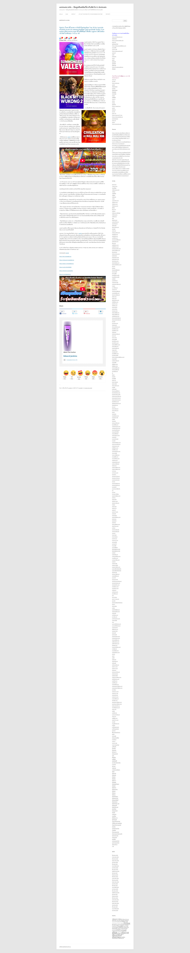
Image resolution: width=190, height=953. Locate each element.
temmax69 (114, 634)
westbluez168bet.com (117, 702)
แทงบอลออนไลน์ (115, 841)
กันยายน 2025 (115, 874)
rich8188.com (115, 554)
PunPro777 (114, 538)
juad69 (113, 387)
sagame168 (114, 563)
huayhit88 (114, 359)
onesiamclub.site (115, 480)
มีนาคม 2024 (115, 906)
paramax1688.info (116, 488)
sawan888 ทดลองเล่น (116, 568)
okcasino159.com (116, 476)
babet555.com (115, 241)
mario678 (114, 437)
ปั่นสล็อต (114, 748)
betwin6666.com (115, 263)
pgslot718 (114, 508)
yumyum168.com (116, 714)
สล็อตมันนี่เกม (115, 796)
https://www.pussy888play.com (119, 45)
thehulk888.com (115, 640)
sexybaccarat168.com (117, 581)
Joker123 (114, 380)
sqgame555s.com (116, 611)
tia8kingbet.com (115, 641)
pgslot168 (114, 506)
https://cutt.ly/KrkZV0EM (65, 267)
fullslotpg (114, 56)
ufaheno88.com (115, 665)
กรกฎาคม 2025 (115, 878)
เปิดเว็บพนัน (114, 819)
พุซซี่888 (114, 97)
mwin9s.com (115, 460)
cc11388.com (115, 287)
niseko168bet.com (116, 467)
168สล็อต (114, 193)
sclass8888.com (115, 576)
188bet (113, 195)
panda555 (114, 487)
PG (112, 490)
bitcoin (113, 266)
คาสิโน (113, 725)
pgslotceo (114, 519)
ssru (113, 622)
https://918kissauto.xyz (117, 37)
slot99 (113, 85)
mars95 (113, 440)
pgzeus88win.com (116, 524)
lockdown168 (115, 417)
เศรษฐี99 (114, 839)
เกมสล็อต (114, 816)
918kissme (114, 216)
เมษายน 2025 (115, 883)
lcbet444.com (115, 405)
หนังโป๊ (113, 812)
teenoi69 (114, 633)
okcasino (114, 474)
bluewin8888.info (116, 270)
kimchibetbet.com (116, 392)
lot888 (113, 419)
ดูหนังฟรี (114, 61)
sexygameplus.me (116, 583)
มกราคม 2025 (115, 889)
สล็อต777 (114, 780)
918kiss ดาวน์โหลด (116, 213)
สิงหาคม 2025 (115, 876)
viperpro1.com (115, 691)
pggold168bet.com (116, 496)
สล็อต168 (114, 65)
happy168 (114, 350)
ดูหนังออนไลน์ (115, 44)
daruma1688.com (116, 295)
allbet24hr (114, 225)
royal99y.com (115, 558)
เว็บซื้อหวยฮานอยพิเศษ (117, 823)
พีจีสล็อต (114, 757)
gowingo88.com (115, 348)
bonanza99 (114, 271)
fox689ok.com (115, 328)
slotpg (113, 102)
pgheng (113, 497)
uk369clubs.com (115, 679)
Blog (67, 14)
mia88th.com (115, 449)
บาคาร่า (113, 99)
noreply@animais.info (71, 360)
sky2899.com (115, 593)
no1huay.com (115, 472)
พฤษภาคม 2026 (115, 860)
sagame (113, 561)
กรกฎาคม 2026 (115, 857)
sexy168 (114, 577)
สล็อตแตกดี (114, 805)
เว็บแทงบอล (114, 837)
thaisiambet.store (116, 636)
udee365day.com (116, 652)
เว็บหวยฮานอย (115, 835)
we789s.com (114, 700)
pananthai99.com (116, 483)
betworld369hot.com (116, 264)
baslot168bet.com (116, 250)
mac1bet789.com (116, 430)
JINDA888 (114, 94)
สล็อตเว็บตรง (114, 86)
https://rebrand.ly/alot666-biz (66, 260)
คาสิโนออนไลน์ (115, 729)
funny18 (114, 335)
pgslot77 (114, 53)
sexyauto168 (115, 579)
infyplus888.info (115, 369)
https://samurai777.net (117, 115)
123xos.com (114, 186)
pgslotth (114, 522)
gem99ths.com (115, 341)
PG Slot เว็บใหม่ (115, 494)
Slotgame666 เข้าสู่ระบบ (117, 602)
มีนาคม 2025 (115, 885)
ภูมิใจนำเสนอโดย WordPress (65, 946)
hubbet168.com (115, 360)
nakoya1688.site (115, 464)
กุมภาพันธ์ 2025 (115, 887)
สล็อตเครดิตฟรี (115, 800)
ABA (113, 218)
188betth (114, 197)
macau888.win (115, 433)
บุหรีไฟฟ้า (114, 746)
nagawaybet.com (116, 462)
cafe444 (113, 279)
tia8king (119, 928)
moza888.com (115, 456)
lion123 (113, 407)
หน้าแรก (61, 14)
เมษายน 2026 (115, 862)
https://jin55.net (115, 83)
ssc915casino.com (116, 618)
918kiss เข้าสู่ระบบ (125, 919)
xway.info (114, 709)
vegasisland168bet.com (117, 686)
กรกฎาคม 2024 (115, 899)
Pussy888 (114, 545)
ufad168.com (115, 661)
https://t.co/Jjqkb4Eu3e (65, 274)
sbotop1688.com (115, 574)
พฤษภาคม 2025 (115, 882)
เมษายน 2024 (115, 905)
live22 (113, 58)
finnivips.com (115, 323)
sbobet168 (114, 572)
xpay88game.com (116, 707)
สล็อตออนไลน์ (115, 798)
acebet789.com (115, 222)
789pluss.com (115, 206)
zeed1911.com (115, 720)
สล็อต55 (113, 777)
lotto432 (114, 421)
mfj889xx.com (115, 448)
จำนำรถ (113, 730)
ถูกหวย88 (114, 736)
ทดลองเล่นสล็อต (115, 737)
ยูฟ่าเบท (113, 766)
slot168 (113, 81)
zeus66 (113, 721)
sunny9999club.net (116, 625)
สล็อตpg (114, 793)
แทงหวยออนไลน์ (115, 842)
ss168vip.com (115, 615)
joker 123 (114, 113)
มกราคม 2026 (115, 867)
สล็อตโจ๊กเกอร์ (115, 807)
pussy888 (114, 47)
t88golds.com (115, 629)
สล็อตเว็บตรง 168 (115, 803)
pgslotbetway (115, 118)
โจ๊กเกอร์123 (114, 844)
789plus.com (115, 202)
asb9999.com (115, 234)
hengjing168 (114, 351)
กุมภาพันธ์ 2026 (115, 866)
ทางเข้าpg (114, 739)
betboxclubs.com (116, 254)
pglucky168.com (115, 503)
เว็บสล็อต (114, 830)
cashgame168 (115, 282)
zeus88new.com (115, 723)
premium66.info (115, 529)
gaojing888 (114, 339)
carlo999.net (114, 280)
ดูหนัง (113, 60)
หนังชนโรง (114, 38)
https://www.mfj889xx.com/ (118, 357)
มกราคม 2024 (115, 910)
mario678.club (115, 439)
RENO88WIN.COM (116, 549)
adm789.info (115, 223)
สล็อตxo (114, 794)
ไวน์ (113, 846)
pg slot (113, 111)
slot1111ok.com (115, 599)
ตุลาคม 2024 (114, 894)
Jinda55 (113, 376)
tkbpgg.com (114, 645)
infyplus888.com (115, 367)
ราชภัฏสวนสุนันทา (116, 770)
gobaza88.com (115, 346)
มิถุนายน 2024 (115, 901)
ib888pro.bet (115, 364)
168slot (113, 191)
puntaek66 (114, 542)
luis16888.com (115, 424)
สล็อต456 (114, 775)
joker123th (114, 383)
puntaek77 (114, 544)
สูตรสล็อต (114, 809)
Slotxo (113, 604)
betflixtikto (114, 255)
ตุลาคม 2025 (114, 873)
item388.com (115, 371)
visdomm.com (115, 697)
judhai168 (114, 389)
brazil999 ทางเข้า (115, 275)
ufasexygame (115, 673)
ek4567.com (114, 305)
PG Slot (113, 492)
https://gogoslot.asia (116, 124)
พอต (113, 755)
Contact (73, 14)
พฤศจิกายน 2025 (115, 871)
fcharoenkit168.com (116, 318)
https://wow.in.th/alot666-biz (66, 263)
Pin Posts (108, 14)
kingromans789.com (116, 396)
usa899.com (114, 681)
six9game (114, 590)
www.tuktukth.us (116, 705)
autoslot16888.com (116, 239)
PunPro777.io (115, 540)
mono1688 (114, 453)
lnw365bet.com (115, 415)
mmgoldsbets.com (116, 451)
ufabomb (114, 659)
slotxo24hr (114, 606)
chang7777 (114, 289)
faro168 (118, 920)
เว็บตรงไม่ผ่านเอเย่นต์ (116, 825)
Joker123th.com (115, 385)
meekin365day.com (116, 442)
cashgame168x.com (116, 284)
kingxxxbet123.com (116, 398)
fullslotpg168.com (116, 334)
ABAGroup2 (114, 220)
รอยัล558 (114, 768)
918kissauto (114, 214)
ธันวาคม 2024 (115, 890)
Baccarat (114, 243)
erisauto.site (114, 311)
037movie (114, 184)
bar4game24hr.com (116, 248)
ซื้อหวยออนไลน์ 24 (116, 732)
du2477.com (114, 303)
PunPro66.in (114, 536)
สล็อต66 (113, 69)
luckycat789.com (115, 423)
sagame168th (115, 565)
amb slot (114, 230)
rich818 (113, 552)
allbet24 (114, 110)
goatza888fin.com (116, 344)
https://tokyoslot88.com (117, 117)
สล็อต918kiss (115, 789)
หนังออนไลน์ (114, 810)
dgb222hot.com (115, 300)
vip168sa (114, 689)
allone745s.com (115, 227)
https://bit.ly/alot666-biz (65, 256)
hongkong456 (115, 355)
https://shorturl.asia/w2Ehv (66, 270)
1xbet (113, 198)
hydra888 (114, 362)
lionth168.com (115, 408)
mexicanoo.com (115, 446)
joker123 (114, 42)
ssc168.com (114, 617)
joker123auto (115, 382)
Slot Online (114, 597)
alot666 (70, 388)
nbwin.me (114, 465)
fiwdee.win (114, 325)
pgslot (69, 137)
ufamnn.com (115, 668)
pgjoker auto (115, 501)
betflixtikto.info (115, 257)
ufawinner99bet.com (116, 677)
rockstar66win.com (116, 556)
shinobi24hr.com (115, 584)
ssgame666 (114, 620)
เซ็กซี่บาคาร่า (115, 818)
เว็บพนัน (113, 826)
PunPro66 (114, 535)
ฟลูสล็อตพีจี (114, 761)
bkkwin (113, 268)
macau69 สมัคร (115, 432)
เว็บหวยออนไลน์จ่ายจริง (117, 834)
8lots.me (114, 209)
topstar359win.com (116, 647)
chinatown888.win (116, 291)
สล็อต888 (114, 92)
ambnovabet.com (116, 232)
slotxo (113, 101)
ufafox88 (114, 663)
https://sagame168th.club (117, 40)
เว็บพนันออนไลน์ (115, 828)
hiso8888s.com (115, 353)
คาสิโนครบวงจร (115, 727)
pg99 (113, 54)
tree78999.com (115, 650)
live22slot (114, 414)
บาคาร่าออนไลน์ (115, 745)
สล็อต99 (113, 791)
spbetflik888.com (116, 609)
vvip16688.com (115, 698)
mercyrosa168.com (116, 444)
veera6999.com (115, 684)
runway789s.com (116, 560)
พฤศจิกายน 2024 (115, 892)
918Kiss (113, 211)
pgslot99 (114, 513)
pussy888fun (115, 547)
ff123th (113, 321)
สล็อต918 (114, 787)
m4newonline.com (116, 426)
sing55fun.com (115, 586)
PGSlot (113, 504)
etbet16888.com (115, 312)
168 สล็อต (114, 188)
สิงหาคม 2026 (115, 855)
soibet (113, 608)
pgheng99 (114, 499)
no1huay (114, 471)
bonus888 (114, 273)
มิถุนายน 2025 (115, 880)
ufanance (114, 670)
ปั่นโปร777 (114, 752)
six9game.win (115, 592)
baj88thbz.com (115, 245)
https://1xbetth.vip (116, 106)
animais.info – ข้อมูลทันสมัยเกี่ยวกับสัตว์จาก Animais (82, 7)
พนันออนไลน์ (115, 753)
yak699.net (114, 713)
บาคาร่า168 (114, 49)
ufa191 (113, 654)
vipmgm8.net (115, 695)
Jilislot (113, 375)
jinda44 (113, 88)
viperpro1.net (115, 693)
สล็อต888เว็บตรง (115, 784)
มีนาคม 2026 (115, 864)
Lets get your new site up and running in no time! (90, 14)
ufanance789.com (116, 672)
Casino (113, 286)
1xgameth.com (115, 200)
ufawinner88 (115, 675)
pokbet (113, 528)
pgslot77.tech (115, 512)
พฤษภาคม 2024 (115, 903)
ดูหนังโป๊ (114, 104)
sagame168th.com (116, 567)
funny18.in (114, 337)
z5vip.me (114, 716)
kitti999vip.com (115, 401)
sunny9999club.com (116, 624)
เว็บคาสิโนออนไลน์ (116, 821)
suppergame (115, 627)
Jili (112, 373)
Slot (113, 595)
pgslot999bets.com (116, 517)
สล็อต (113, 771)
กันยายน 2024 (115, 896)
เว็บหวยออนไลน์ (115, 832)
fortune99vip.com (116, 327)
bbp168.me (114, 252)
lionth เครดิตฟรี (120, 923)
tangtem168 (114, 631)
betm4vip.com (115, 261)
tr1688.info (114, 649)
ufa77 (113, 656)
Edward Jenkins (70, 356)
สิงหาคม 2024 (115, 898)
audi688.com (115, 238)
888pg (113, 207)
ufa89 (113, 657)
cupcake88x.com (115, 293)
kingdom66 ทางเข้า (116, 394)
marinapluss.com (116, 435)
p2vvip (113, 481)
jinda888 (114, 378)
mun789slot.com (115, 458)
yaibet (113, 711)
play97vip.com (115, 526)
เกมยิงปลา (114, 814)
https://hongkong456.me (117, 67)
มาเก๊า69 (114, 764)
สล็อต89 (113, 786)
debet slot (114, 296)
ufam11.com (115, 666)
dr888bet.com (115, 302)
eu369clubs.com (115, 316)
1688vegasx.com (115, 190)
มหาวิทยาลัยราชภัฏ (116, 762)
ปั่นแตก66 (114, 750)
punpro (113, 533)
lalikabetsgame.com (116, 403)
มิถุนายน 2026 (115, 858)
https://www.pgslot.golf (117, 51)
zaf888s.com (114, 718)
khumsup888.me (115, 391)
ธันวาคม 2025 (115, 869)
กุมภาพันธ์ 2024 (115, 908)
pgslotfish (114, 520)
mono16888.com (115, 455)
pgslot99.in (114, 515)
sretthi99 (114, 613)
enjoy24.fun (114, 307)
